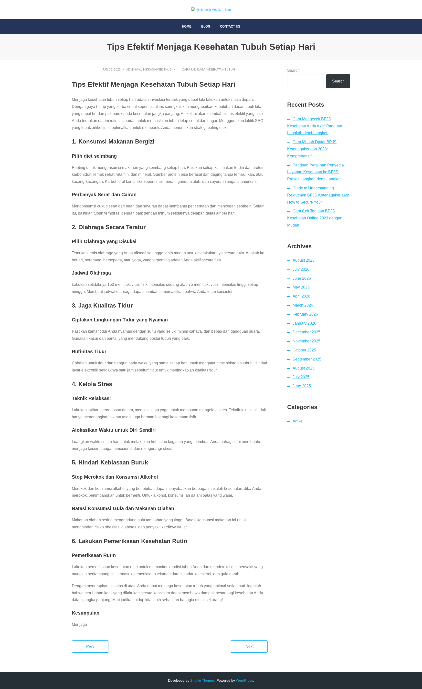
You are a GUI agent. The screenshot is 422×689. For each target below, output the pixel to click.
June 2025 (302, 386)
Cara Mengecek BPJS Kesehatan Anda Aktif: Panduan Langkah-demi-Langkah (314, 126)
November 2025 (306, 341)
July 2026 (301, 269)
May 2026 (301, 287)
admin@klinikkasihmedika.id (149, 69)
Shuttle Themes (202, 680)
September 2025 (307, 359)
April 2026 (301, 296)
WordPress (244, 680)
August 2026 (304, 260)
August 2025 (304, 368)
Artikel (298, 421)
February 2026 (305, 314)
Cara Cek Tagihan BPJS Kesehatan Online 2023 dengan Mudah (314, 218)
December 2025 (306, 332)
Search (293, 70)
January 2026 (304, 323)
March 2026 (303, 305)
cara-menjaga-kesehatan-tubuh (208, 69)
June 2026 (302, 278)
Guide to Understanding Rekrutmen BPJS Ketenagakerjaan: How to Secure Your (318, 195)
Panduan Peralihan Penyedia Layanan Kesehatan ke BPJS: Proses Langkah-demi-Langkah (315, 172)
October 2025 (304, 350)
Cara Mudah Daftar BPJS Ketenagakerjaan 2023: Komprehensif (312, 149)
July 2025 (301, 377)
